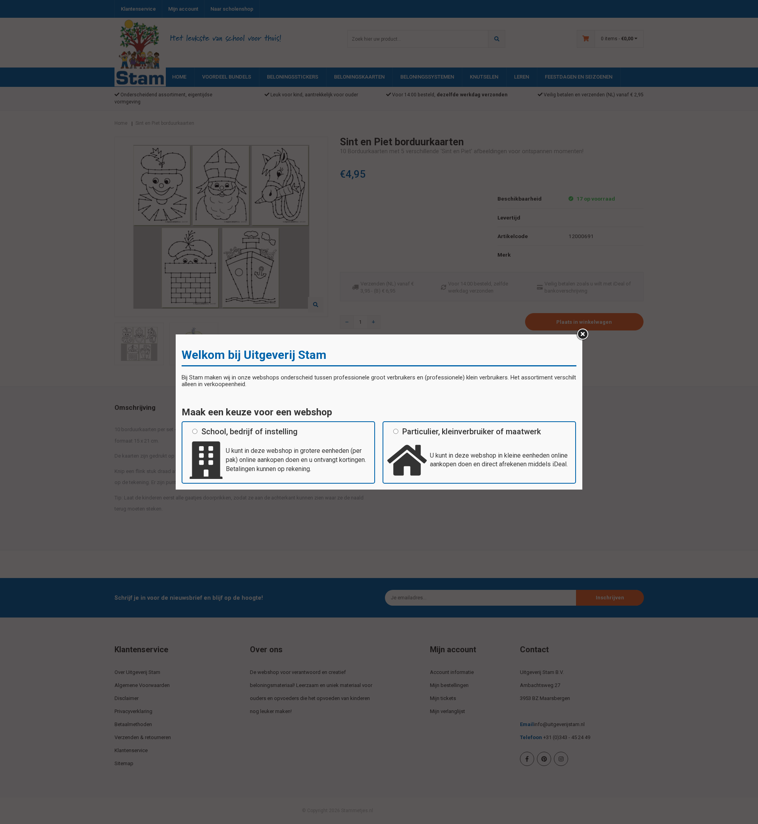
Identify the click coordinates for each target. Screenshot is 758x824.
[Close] (582, 334)
